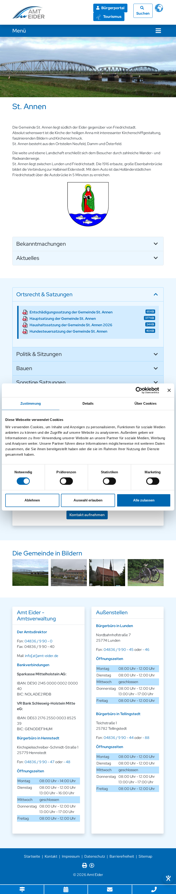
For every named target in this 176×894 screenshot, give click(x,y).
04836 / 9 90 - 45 (119, 649)
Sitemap (145, 856)
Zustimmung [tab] (30, 403)
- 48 (66, 761)
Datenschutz (94, 856)
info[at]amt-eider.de (41, 655)
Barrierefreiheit (122, 856)
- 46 (146, 649)
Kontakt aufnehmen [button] (87, 514)
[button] (88, 244)
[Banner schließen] (169, 390)
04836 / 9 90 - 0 (38, 641)
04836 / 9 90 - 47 (40, 761)
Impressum (71, 856)
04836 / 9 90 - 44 (119, 737)
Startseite (32, 856)
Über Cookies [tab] (146, 403)
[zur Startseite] (28, 12)
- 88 (146, 737)
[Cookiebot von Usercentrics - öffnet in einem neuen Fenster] (139, 390)
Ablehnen (32, 500)
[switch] (66, 481)
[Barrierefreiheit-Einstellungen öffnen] (168, 878)
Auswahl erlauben (88, 500)
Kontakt (51, 856)
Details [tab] (88, 403)
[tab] (88, 244)
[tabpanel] (88, 67)
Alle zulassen (143, 500)
